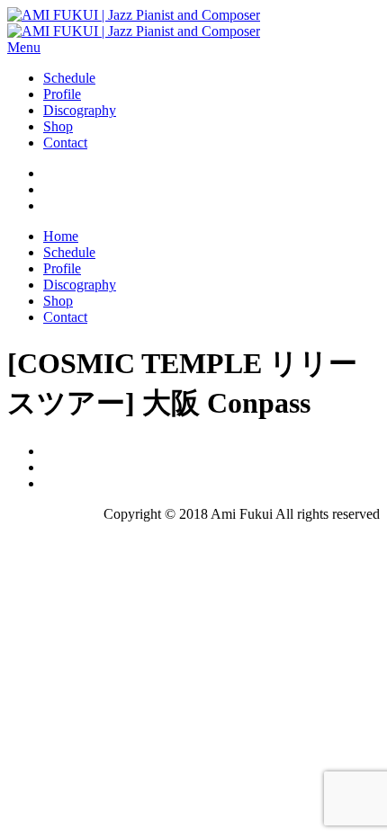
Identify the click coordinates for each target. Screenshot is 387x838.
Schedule (69, 77)
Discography (79, 110)
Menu (23, 47)
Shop (58, 126)
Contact (65, 142)
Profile (62, 94)
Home (60, 236)
